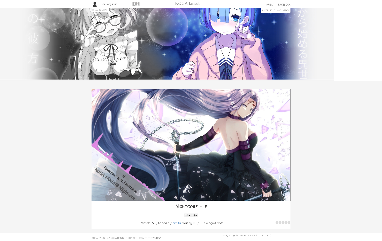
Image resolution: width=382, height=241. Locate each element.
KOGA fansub (188, 3)
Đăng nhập (101, 10)
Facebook (284, 4)
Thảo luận (191, 215)
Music (270, 4)
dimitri (176, 223)
